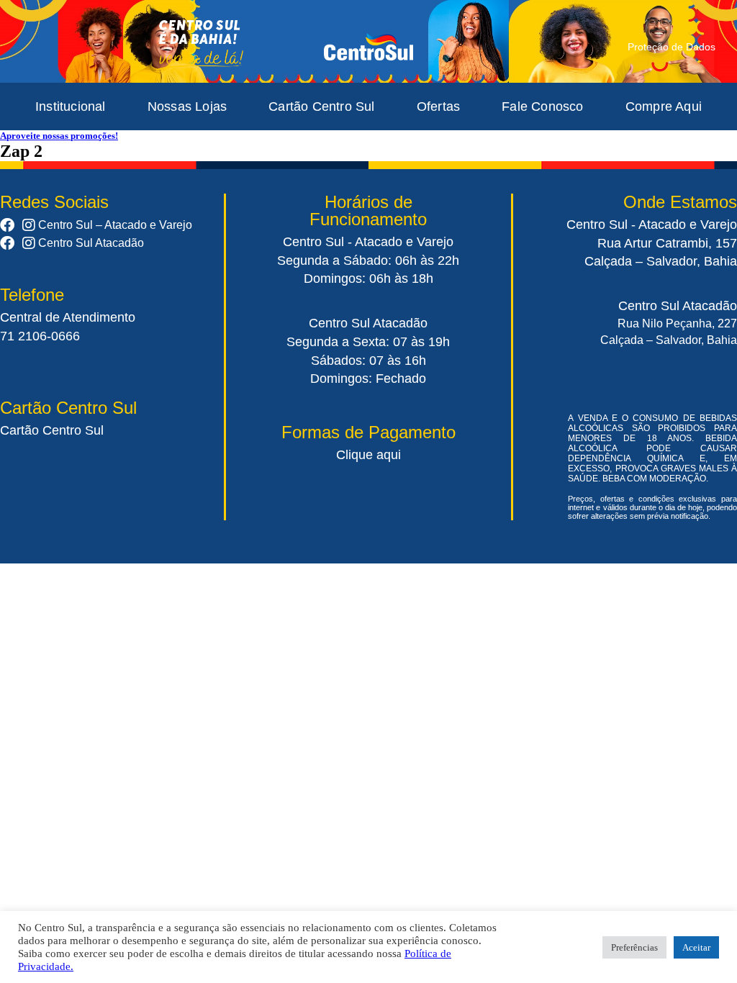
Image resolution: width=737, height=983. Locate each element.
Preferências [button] (634, 947)
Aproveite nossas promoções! (59, 135)
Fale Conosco (542, 106)
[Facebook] (7, 225)
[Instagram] (29, 225)
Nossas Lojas (187, 106)
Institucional (70, 106)
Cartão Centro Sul (321, 106)
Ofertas (438, 106)
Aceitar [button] (696, 947)
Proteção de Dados (671, 47)
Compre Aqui (663, 106)
